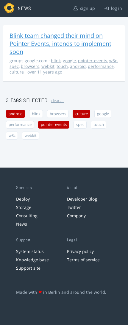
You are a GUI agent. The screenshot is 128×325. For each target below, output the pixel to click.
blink (56, 60)
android (78, 66)
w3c (113, 60)
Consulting (27, 215)
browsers (30, 66)
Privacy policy (80, 251)
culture (17, 72)
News (21, 224)
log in (116, 8)
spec (14, 66)
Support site (28, 268)
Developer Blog (82, 199)
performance (101, 66)
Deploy (23, 199)
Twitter (74, 207)
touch (62, 66)
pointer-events (92, 60)
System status (30, 251)
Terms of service (83, 259)
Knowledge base (32, 259)
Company (76, 215)
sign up (87, 8)
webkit (47, 66)
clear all (57, 100)
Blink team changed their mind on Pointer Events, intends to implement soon (60, 44)
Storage (23, 207)
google (69, 60)
